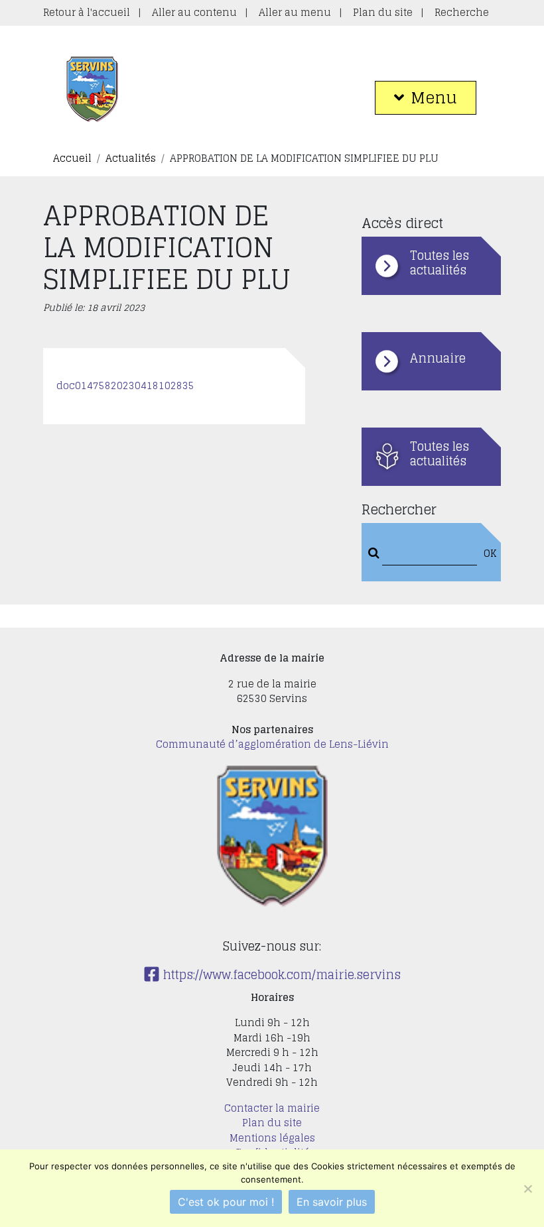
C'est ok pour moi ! (226, 1201)
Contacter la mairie (272, 1108)
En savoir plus (332, 1201)
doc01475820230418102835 (125, 385)
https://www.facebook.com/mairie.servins (280, 974)
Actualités (130, 158)
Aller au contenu (194, 12)
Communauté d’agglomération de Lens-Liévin (272, 744)
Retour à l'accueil (86, 12)
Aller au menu (295, 12)
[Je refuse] (527, 1188)
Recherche (462, 12)
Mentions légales (272, 1138)
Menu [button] (434, 98)
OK (488, 554)
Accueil (72, 158)
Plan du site (383, 12)
